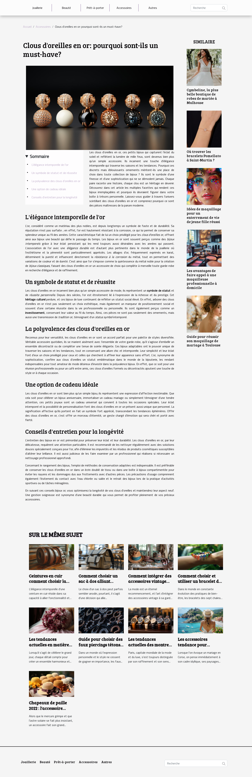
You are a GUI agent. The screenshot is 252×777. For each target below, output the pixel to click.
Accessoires (124, 8)
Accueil (27, 26)
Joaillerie (37, 8)
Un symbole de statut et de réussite (54, 173)
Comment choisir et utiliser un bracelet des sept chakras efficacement (200, 584)
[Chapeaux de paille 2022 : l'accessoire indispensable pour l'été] (51, 683)
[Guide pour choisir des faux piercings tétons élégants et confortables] (101, 620)
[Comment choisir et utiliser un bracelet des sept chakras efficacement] (200, 556)
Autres (153, 8)
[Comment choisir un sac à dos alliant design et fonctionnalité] (101, 556)
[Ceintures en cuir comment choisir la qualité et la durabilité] (51, 556)
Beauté (66, 8)
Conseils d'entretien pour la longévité (54, 197)
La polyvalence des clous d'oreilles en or (56, 181)
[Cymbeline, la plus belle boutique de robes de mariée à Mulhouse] (204, 67)
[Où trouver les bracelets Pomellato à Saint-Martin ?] (204, 128)
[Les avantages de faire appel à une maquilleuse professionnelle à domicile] (204, 248)
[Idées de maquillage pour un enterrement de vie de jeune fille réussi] (204, 186)
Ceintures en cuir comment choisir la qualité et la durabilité (51, 581)
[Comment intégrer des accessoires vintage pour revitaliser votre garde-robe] (150, 556)
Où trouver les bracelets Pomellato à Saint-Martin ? (204, 155)
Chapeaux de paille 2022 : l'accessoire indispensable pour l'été (48, 711)
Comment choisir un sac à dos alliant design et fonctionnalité (98, 584)
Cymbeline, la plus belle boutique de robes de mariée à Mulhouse (202, 96)
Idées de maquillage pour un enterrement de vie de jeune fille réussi (204, 215)
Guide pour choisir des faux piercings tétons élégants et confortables (100, 647)
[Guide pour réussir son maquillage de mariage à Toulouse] (204, 314)
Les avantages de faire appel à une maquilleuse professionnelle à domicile (202, 279)
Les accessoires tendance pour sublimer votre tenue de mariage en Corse (198, 647)
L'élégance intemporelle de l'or (50, 164)
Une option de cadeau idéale (49, 189)
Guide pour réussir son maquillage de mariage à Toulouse (203, 340)
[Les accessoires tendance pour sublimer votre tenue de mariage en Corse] (200, 620)
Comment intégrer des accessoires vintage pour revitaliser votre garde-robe (150, 584)
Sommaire (39, 156)
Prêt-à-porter (95, 8)
